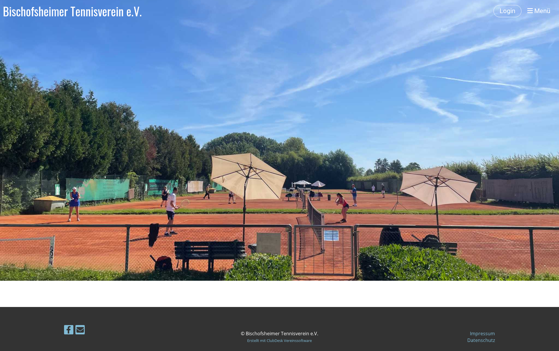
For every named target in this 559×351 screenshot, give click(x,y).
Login (507, 11)
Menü (541, 11)
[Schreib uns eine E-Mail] (80, 330)
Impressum (482, 333)
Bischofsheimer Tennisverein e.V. (72, 11)
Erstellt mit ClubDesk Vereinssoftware (279, 340)
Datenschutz (481, 340)
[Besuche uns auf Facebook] (68, 330)
